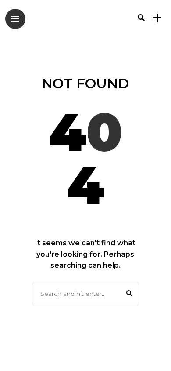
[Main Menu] (15, 19)
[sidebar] (157, 18)
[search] (141, 17)
